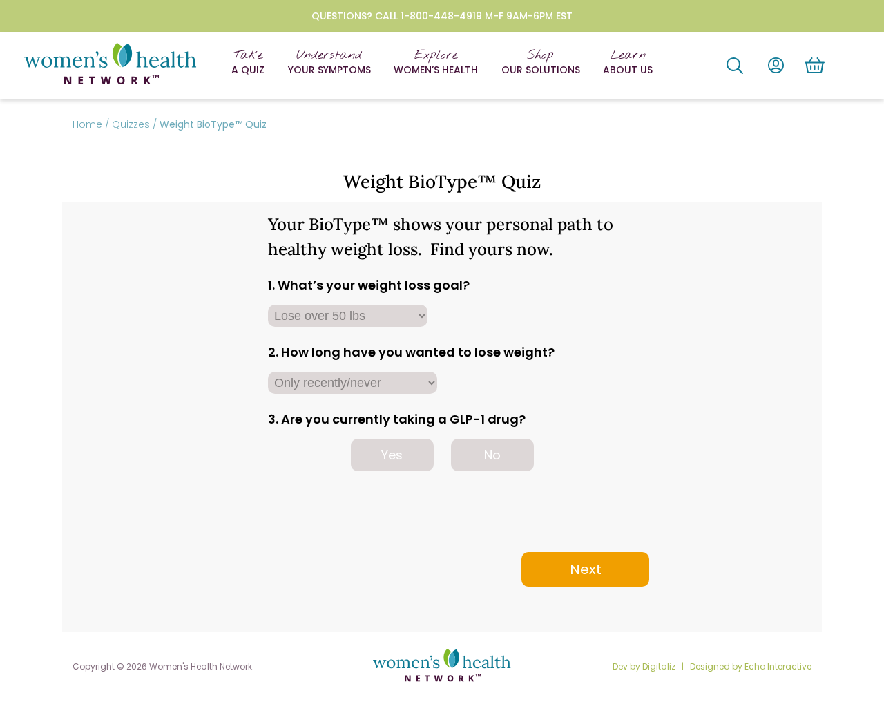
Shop (540, 62)
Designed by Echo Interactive (750, 666)
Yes (392, 455)
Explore (436, 62)
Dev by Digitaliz (645, 666)
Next (586, 569)
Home (87, 124)
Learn (628, 62)
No (492, 455)
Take (248, 62)
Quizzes (131, 124)
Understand (329, 62)
